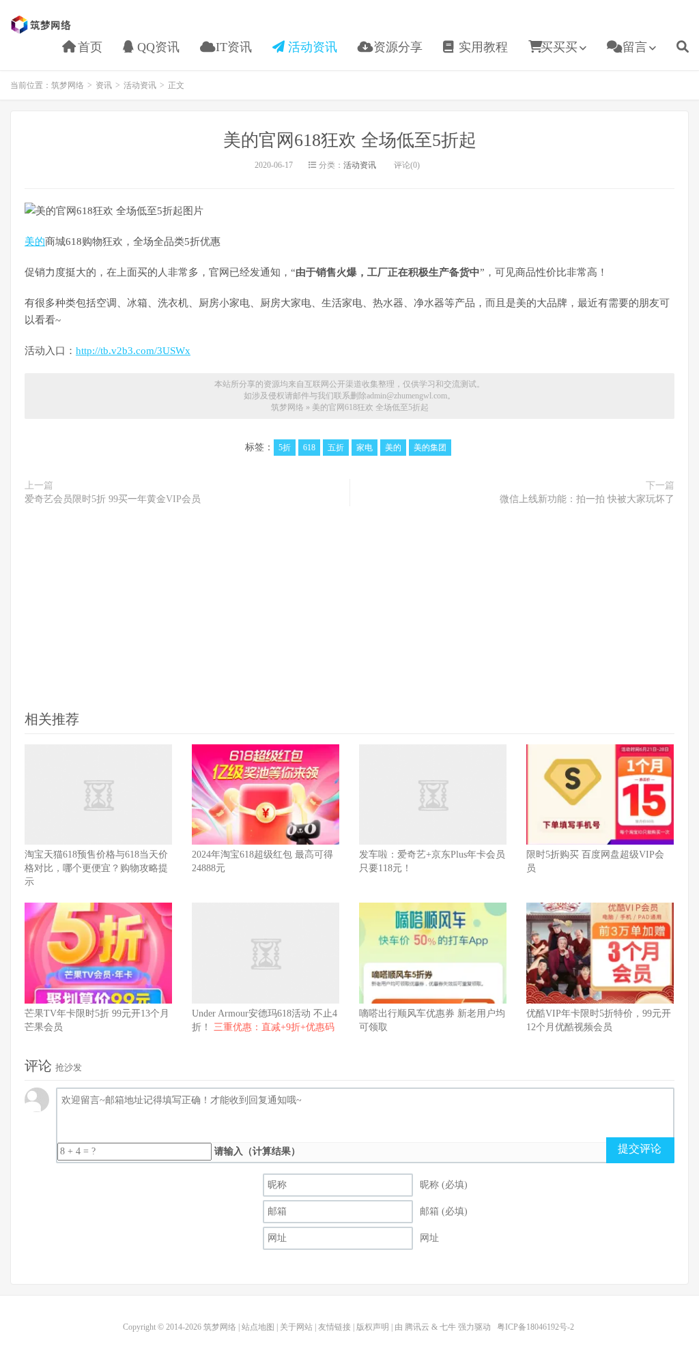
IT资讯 (232, 47)
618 (309, 447)
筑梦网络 (42, 24)
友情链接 (334, 1327)
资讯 (104, 85)
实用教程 (481, 47)
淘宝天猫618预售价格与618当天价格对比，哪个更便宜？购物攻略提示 (96, 868)
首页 (88, 47)
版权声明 (372, 1327)
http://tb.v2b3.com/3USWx (133, 350)
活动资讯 (311, 47)
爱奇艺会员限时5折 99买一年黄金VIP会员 (113, 499)
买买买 (559, 47)
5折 (285, 447)
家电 (364, 447)
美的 (35, 241)
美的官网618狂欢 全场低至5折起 (349, 140)
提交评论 (639, 1148)
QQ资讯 (157, 47)
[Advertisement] (349, 607)
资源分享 (396, 47)
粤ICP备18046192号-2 (535, 1327)
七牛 (448, 1327)
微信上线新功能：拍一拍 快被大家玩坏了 (587, 499)
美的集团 (430, 447)
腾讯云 (417, 1327)
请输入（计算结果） (257, 1151)
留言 (633, 47)
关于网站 (296, 1327)
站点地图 (258, 1327)
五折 (336, 447)
